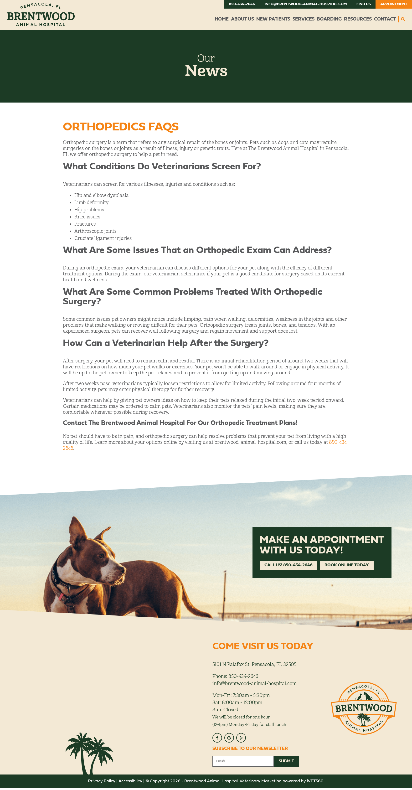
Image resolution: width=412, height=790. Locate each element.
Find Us (363, 4)
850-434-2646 (242, 4)
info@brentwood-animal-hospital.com (306, 4)
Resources (358, 19)
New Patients (273, 19)
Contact (385, 19)
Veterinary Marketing (261, 781)
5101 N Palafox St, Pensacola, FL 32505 (254, 664)
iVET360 (315, 781)
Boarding (329, 19)
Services (303, 19)
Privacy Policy (101, 781)
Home (222, 19)
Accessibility (130, 781)
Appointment (393, 4)
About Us (242, 19)
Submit (286, 761)
